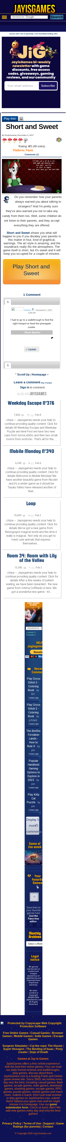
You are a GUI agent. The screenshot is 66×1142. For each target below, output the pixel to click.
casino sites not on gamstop (21, 34)
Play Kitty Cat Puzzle (33, 798)
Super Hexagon (13, 1048)
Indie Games (43, 1036)
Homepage (39, 374)
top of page (46, 383)
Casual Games (40, 1032)
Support (48, 1123)
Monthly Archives (35, 935)
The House (55, 1045)
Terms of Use (32, 1123)
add (34, 896)
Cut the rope (38, 1045)
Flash (29, 150)
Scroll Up (23, 374)
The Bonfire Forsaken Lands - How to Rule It (33, 738)
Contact (48, 1126)
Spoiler (36, 332)
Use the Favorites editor (33, 918)
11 (28, 415)
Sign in (24, 387)
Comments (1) (32, 154)
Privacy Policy (11, 1123)
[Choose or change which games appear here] (37, 887)
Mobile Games (23, 1036)
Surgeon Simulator (15, 1045)
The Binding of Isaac (40, 1048)
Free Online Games (15, 1032)
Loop (31, 503)
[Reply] (51, 339)
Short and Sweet (18, 232)
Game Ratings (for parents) (38, 1125)
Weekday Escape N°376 (31, 403)
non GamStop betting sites (46, 34)
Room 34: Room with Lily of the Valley (32, 558)
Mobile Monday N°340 (32, 451)
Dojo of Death (39, 1052)
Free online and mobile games (34, 9)
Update (32, 349)
